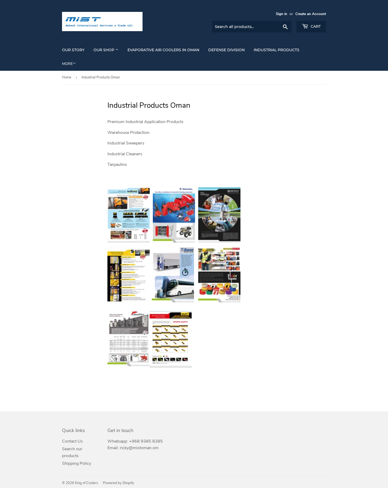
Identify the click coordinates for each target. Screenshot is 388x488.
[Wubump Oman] (128, 241)
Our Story (73, 50)
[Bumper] (171, 366)
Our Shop (104, 50)
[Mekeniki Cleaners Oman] (219, 241)
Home (66, 77)
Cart (315, 26)
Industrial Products (276, 50)
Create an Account (310, 13)
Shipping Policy (76, 463)
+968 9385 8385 (146, 441)
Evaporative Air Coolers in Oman (163, 50)
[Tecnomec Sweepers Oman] (174, 241)
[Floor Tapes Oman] (219, 304)
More (67, 63)
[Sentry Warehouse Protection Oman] (128, 304)
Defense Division (226, 50)
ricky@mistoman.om (139, 448)
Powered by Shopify (118, 483)
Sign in (281, 13)
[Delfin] (128, 366)
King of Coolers (86, 483)
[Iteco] (173, 304)
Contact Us (72, 441)
